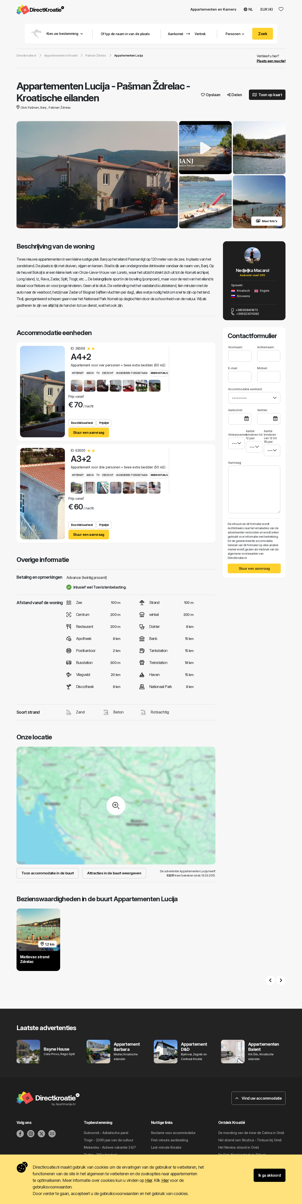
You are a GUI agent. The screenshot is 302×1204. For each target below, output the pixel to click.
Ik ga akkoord (269, 1175)
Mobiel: (262, 368)
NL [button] (250, 9)
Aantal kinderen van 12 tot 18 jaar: (270, 436)
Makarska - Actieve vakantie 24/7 (110, 1147)
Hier (148, 1180)
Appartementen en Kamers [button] (213, 9)
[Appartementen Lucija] (97, 175)
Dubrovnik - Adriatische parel (106, 1133)
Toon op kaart (270, 94)
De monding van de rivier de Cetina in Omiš (251, 1133)
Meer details (159, 373)
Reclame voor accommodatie (173, 1133)
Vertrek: (262, 410)
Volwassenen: (236, 434)
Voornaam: (235, 347)
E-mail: (233, 368)
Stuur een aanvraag (88, 432)
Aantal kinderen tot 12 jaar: (254, 434)
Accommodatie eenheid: (245, 389)
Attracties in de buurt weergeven (114, 873)
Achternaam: (265, 347)
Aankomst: (235, 410)
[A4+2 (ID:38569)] (42, 391)
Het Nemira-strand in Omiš (238, 1147)
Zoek (262, 33)
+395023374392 (247, 313)
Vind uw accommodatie (261, 1098)
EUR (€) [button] (266, 9)
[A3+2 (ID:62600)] (42, 493)
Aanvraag (234, 462)
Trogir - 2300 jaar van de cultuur (108, 1140)
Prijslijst (104, 423)
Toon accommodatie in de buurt (47, 873)
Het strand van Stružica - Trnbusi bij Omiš (249, 1140)
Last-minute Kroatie (166, 1147)
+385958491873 (246, 310)
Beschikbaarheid (82, 423)
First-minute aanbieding (169, 1140)
